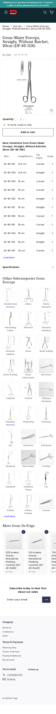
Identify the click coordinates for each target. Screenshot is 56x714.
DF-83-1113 (9, 189)
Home (5, 26)
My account (8, 659)
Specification (11, 267)
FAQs (5, 635)
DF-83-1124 (10, 233)
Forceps (17, 26)
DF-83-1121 (9, 164)
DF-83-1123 (10, 181)
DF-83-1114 (9, 242)
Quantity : (9, 119)
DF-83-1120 (10, 172)
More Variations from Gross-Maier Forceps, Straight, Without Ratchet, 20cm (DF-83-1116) (24, 146)
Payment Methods (12, 655)
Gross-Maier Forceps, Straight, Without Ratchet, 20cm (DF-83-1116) (26, 27)
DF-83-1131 (9, 250)
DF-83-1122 (10, 198)
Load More (9, 257)
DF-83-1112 (9, 207)
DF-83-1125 (10, 216)
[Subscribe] (46, 600)
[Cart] (51, 12)
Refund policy (9, 647)
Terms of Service (11, 651)
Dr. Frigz (7, 54)
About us (7, 627)
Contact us (8, 631)
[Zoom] (51, 110)
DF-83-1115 (9, 224)
